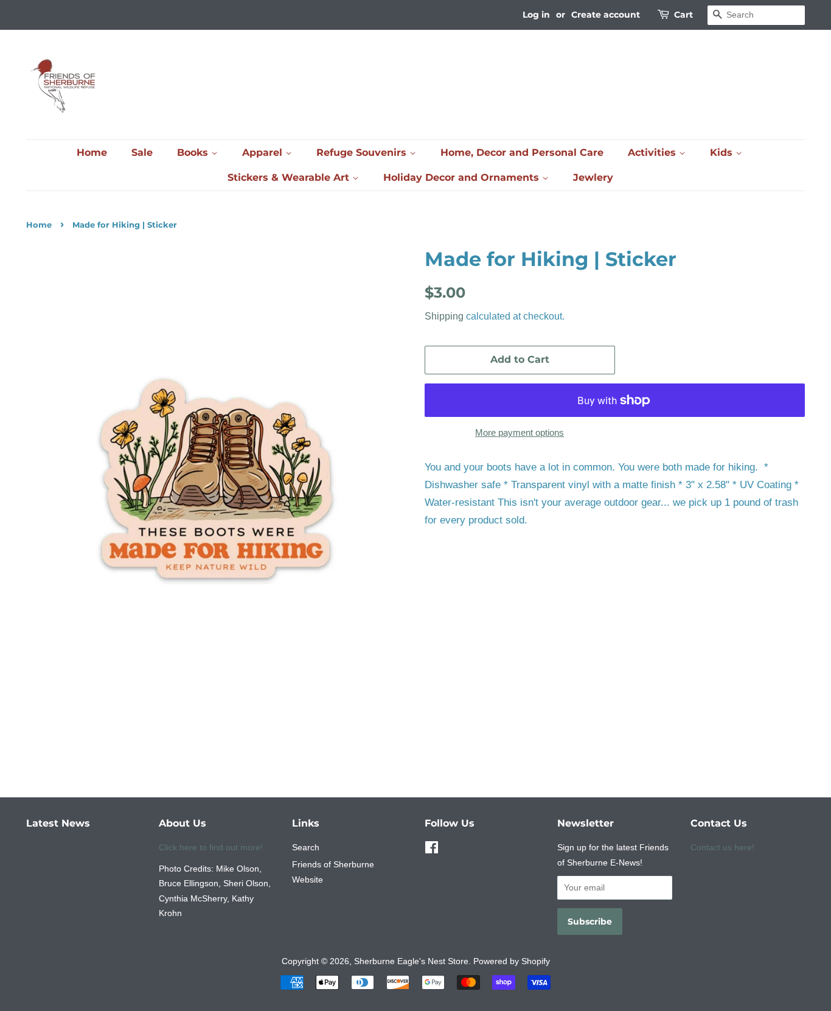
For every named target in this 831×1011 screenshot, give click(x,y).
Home (92, 152)
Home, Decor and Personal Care (521, 152)
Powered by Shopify (511, 961)
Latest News (58, 823)
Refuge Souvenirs (362, 152)
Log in (536, 14)
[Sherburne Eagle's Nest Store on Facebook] (432, 850)
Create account (605, 14)
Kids (722, 152)
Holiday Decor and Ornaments (462, 177)
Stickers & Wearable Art (290, 177)
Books (194, 152)
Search (305, 847)
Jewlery (593, 177)
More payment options (519, 432)
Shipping (444, 316)
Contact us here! (722, 847)
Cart (683, 14)
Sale (142, 152)
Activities (653, 152)
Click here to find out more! (211, 847)
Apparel (263, 152)
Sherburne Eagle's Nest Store (411, 961)
